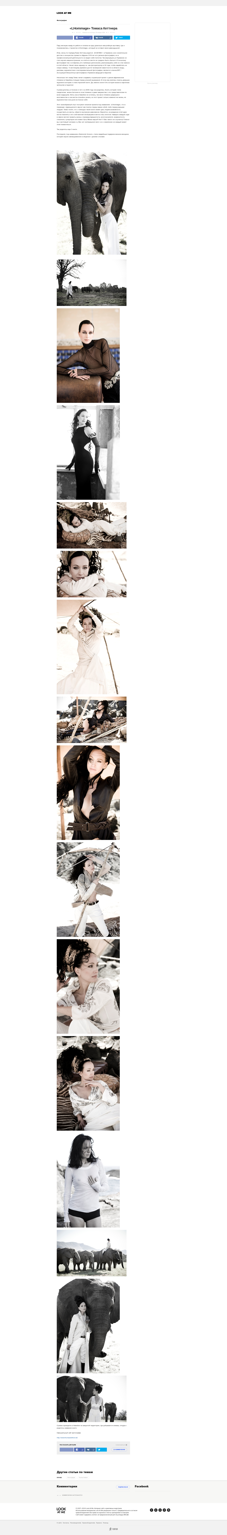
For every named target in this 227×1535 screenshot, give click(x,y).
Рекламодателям (75, 1523)
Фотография (62, 20)
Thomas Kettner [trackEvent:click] (83, 1478)
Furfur (113, 1529)
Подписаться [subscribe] (123, 1487)
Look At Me (64, 13)
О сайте (59, 1523)
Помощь (105, 1523)
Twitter (160, 1510)
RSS (168, 1510)
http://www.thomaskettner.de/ (67, 1438)
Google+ (164, 1510)
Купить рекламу (152, 83)
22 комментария (119, 1450)
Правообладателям (88, 1523)
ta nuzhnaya (91, 32)
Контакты (66, 1523)
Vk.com (155, 1510)
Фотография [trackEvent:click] (71, 1478)
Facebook (151, 1510)
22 (74, 32)
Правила (99, 1523)
